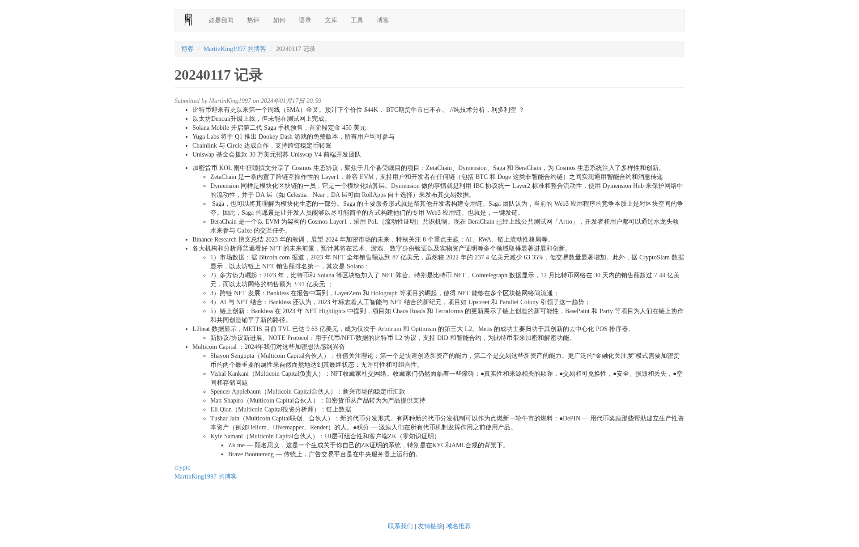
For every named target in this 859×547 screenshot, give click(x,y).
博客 (383, 20)
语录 (305, 20)
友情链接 (430, 526)
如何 (279, 20)
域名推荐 (458, 526)
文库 (331, 20)
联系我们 (400, 526)
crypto (182, 467)
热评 (253, 20)
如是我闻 (221, 20)
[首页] (192, 19)
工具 (357, 20)
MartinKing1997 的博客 (235, 49)
